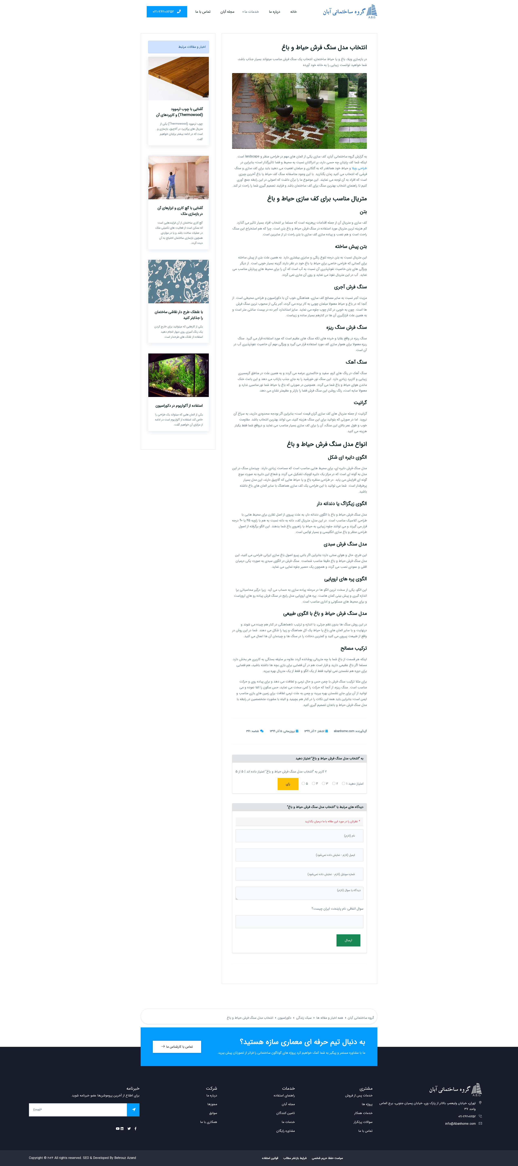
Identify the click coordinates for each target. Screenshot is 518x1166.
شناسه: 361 (252, 731)
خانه (293, 12)
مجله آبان (227, 12)
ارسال (348, 940)
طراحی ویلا (359, 168)
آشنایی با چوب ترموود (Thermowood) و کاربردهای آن (179, 112)
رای (288, 783)
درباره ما (274, 12)
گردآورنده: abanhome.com (350, 731)
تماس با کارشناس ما (179, 1046)
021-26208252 (164, 12)
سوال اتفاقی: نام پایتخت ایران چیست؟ (337, 908)
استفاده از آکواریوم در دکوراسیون (179, 405)
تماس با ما (202, 12)
